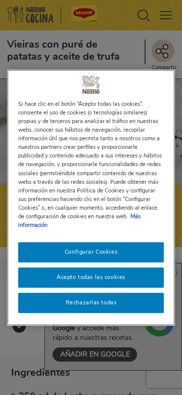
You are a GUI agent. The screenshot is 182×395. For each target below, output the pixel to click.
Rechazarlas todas (91, 302)
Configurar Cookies (91, 252)
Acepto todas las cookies (91, 277)
